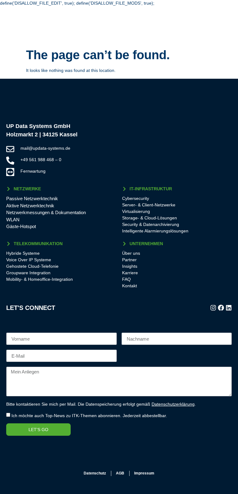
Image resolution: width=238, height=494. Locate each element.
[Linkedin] (229, 308)
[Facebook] (221, 308)
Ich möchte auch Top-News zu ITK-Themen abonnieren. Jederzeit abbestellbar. (89, 415)
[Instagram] (213, 308)
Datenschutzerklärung (173, 404)
